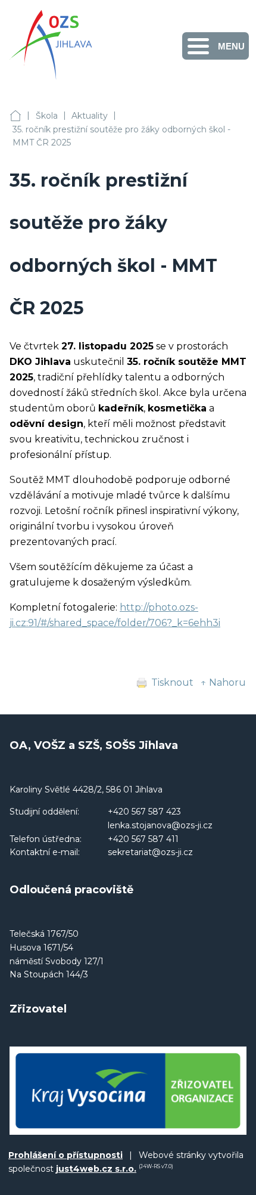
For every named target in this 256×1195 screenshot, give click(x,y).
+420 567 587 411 (143, 839)
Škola (47, 115)
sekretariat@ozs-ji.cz (150, 852)
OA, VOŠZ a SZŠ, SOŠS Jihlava (15, 116)
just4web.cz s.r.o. (96, 1168)
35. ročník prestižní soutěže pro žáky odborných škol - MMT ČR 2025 (121, 136)
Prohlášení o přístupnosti (65, 1155)
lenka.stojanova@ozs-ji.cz (160, 825)
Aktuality (89, 115)
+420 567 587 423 (144, 811)
